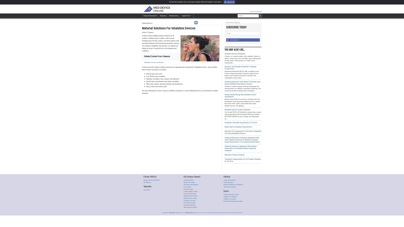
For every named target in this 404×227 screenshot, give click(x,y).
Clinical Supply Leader (190, 191)
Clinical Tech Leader (190, 194)
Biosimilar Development (191, 184)
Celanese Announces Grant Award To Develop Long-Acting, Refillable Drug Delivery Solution (243, 83)
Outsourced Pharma (189, 205)
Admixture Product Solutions (235, 155)
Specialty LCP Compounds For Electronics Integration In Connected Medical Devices (243, 132)
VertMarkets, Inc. (179, 213)
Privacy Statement (209, 213)
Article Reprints (228, 182)
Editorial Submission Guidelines (233, 184)
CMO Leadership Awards (231, 194)
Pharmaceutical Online (190, 207)
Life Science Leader (189, 203)
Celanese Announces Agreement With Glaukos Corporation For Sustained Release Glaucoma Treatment (241, 148)
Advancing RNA (189, 180)
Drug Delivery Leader (190, 198)
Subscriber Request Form (221, 213)
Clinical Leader (188, 189)
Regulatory (163, 16)
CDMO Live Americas (230, 197)
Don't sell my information (235, 213)
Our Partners (147, 182)
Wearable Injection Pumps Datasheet (237, 110)
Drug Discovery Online (190, 196)
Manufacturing (173, 16)
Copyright (164, 213)
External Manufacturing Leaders (233, 201)
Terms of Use (199, 213)
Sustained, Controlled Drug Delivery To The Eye (241, 122)
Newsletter (147, 190)
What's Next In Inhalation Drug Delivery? (238, 127)
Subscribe (259, 12)
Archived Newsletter (230, 180)
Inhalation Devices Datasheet (154, 62)
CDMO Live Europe (230, 199)
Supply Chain (186, 16)
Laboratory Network (190, 200)
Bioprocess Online (189, 182)
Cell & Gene (187, 187)
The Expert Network (230, 187)
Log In (252, 12)
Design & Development (150, 16)
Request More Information (152, 180)
